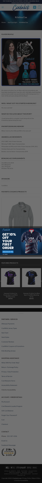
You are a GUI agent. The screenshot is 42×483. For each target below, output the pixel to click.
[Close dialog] (41, 229)
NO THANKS (5, 254)
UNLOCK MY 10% (8, 252)
